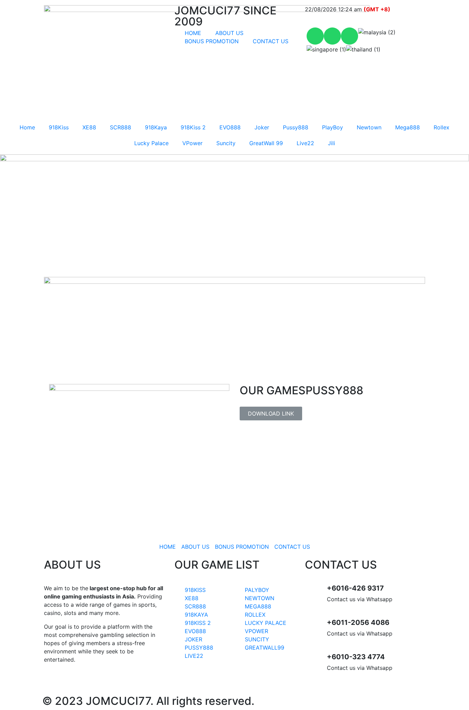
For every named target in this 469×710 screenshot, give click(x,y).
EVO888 (230, 127)
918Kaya (156, 127)
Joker (261, 127)
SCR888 (120, 127)
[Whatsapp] (315, 36)
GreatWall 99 (266, 143)
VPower (192, 143)
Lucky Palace (151, 143)
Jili (331, 143)
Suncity (226, 143)
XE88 (89, 127)
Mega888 (407, 127)
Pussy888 (295, 127)
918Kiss (59, 127)
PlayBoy (332, 127)
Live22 (305, 143)
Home (27, 127)
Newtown (369, 127)
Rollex (441, 127)
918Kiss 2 (193, 127)
